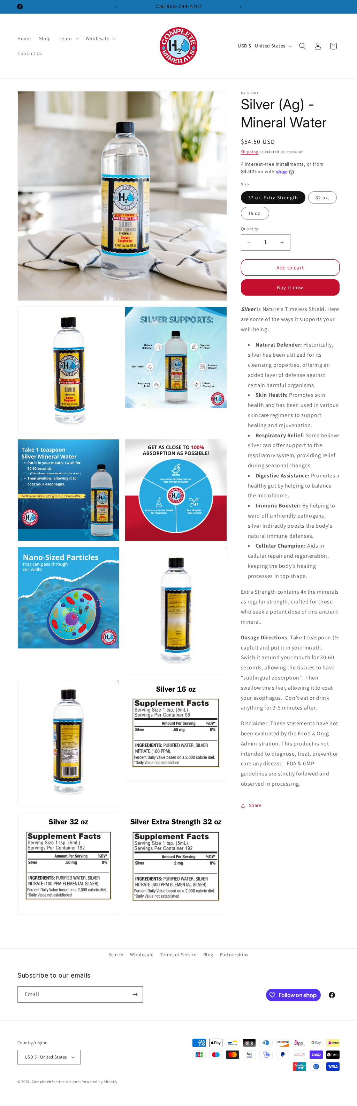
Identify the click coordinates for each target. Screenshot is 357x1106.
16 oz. (255, 213)
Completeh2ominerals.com (56, 1081)
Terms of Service (178, 954)
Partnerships (234, 954)
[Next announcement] (240, 6)
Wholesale (141, 954)
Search (116, 954)
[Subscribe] (135, 994)
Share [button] (255, 805)
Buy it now (290, 287)
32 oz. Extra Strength (273, 197)
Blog (208, 954)
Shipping (250, 151)
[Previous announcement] (116, 6)
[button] (68, 38)
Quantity (249, 229)
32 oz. (322, 197)
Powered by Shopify (99, 1081)
